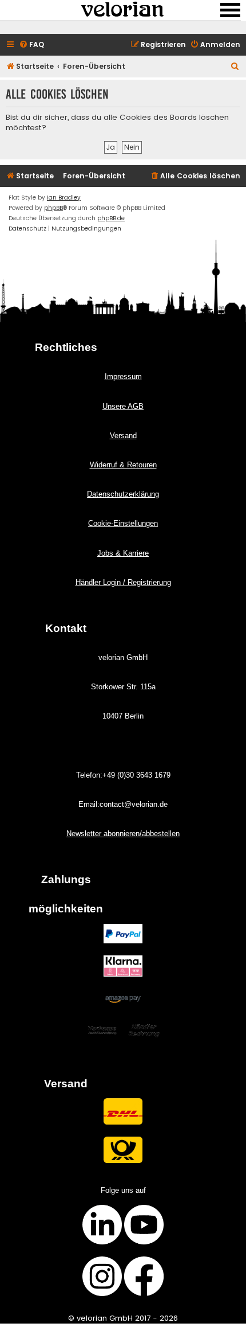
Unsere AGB (123, 406)
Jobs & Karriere (123, 553)
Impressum (123, 376)
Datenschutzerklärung (123, 494)
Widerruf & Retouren (123, 464)
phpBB (53, 208)
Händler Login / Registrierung (123, 582)
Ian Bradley (64, 197)
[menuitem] (31, 45)
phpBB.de (111, 218)
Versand (123, 435)
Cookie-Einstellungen (123, 523)
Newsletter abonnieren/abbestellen (123, 833)
